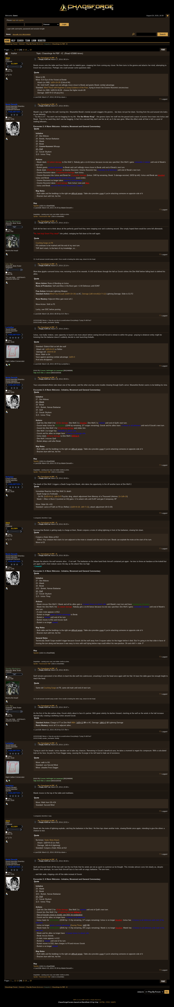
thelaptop (9, 477)
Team (27, 41)
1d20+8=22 (49, 349)
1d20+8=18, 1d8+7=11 (80, 507)
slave (8, 58)
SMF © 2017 (86, 999)
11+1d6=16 (122, 496)
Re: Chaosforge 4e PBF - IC (47, 58)
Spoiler (36, 206)
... (13, 50)
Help (13, 41)
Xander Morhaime (13, 221)
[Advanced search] (133, 34)
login (14, 20)
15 (23, 50)
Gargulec (47, 44)
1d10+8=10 (51, 352)
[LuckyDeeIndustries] (9, 365)
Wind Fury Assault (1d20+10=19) (63, 294)
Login (34, 41)
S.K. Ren (9, 264)
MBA (73, 723)
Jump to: (140, 992)
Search (20, 41)
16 (26, 50)
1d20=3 (72, 357)
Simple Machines (95, 999)
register (21, 20)
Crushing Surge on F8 (44, 243)
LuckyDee (10, 327)
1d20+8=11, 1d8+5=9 (52, 496)
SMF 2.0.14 (76, 999)
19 (31, 50)
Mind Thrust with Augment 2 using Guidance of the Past (66, 88)
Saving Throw (76, 925)
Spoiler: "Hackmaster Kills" (42, 216)
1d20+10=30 (55, 82)
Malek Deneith (11, 104)
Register (42, 41)
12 (15, 50)
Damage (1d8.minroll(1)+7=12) (94, 294)
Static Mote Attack (51, 840)
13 (17, 50)
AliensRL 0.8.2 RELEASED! (22, 34)
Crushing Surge (50, 688)
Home (7, 41)
